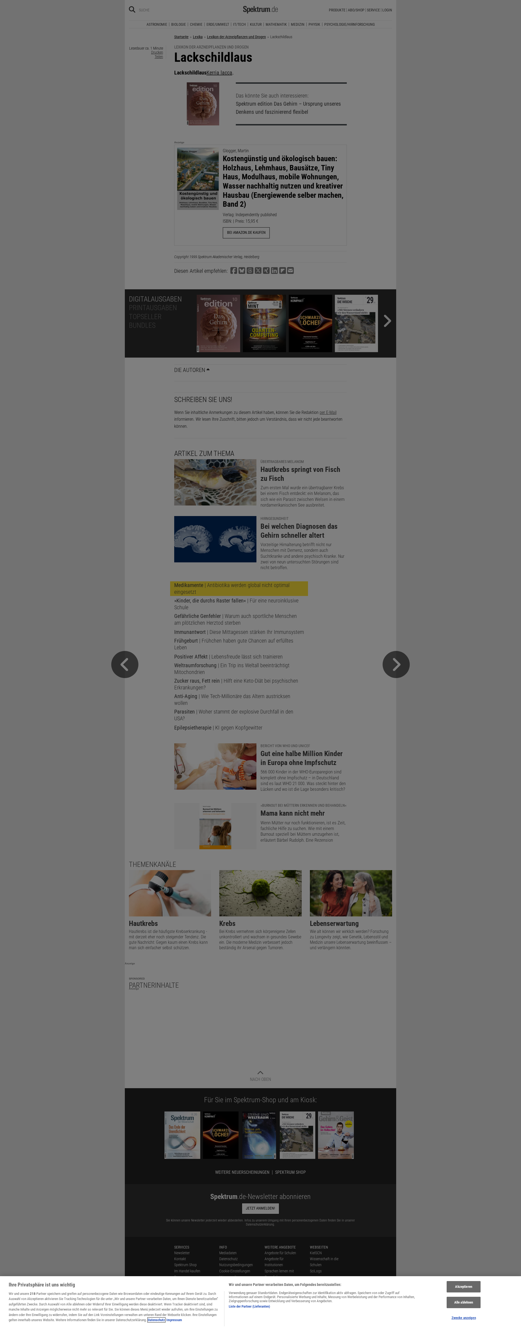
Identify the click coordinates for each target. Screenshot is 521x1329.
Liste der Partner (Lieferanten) (249, 1306)
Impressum (174, 1320)
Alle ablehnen (463, 1302)
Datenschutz (156, 1320)
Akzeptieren (463, 1287)
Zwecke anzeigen (464, 1318)
